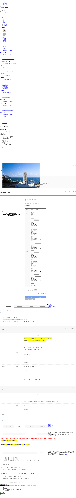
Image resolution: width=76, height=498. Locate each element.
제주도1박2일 (3, 99)
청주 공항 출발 (5, 88)
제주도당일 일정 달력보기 (7, 114)
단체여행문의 (4, 124)
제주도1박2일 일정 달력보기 (7, 101)
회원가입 (4, 2)
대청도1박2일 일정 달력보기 (7, 54)
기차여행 (4, 18)
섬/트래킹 (4, 38)
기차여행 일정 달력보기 (6, 92)
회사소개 (50, 304)
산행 (3, 16)
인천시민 (32, 229)
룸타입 (32, 231)
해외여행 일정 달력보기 (6, 84)
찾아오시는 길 (50, 424)
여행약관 (50, 307)
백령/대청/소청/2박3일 (5, 61)
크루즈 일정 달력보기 (6, 97)
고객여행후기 (4, 123)
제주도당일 (2, 112)
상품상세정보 (8, 306)
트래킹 (3, 22)
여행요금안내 (19, 306)
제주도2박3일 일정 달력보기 (7, 105)
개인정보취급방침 (51, 306)
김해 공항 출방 (5, 86)
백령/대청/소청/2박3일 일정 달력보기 (9, 63)
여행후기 (50, 427)
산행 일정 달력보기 (6, 67)
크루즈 (3, 19)
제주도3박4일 (3, 108)
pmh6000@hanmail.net (52, 435)
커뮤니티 (4, 116)
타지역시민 (33, 230)
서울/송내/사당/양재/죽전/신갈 (7, 68)
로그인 (3, 1)
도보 (3, 20)
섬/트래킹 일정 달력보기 (6, 75)
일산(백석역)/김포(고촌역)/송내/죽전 (9, 71)
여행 (3, 21)
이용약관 (50, 305)
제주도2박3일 (3, 103)
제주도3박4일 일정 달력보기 (7, 110)
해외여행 (4, 12)
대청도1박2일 (3, 52)
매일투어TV (5, 25)
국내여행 (4, 39)
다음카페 (5, 24)
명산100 (3, 13)
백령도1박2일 (3, 48)
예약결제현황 (4, 3)
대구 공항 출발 (5, 87)
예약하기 (40, 297)
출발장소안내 (4, 119)
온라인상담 (4, 4)
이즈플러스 (65, 454)
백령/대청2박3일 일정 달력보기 (8, 59)
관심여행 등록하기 (30, 299)
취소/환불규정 (42, 306)
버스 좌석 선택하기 (30, 297)
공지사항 (4, 118)
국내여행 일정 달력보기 (6, 79)
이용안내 (31, 306)
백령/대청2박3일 (4, 57)
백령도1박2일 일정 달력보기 (7, 50)
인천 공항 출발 (5, 85)
